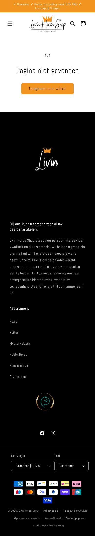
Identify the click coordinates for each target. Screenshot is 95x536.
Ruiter (14, 332)
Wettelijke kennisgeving (50, 525)
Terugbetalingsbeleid (75, 510)
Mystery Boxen (20, 343)
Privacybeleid (50, 510)
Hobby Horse (18, 354)
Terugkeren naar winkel (47, 88)
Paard (14, 321)
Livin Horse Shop (28, 510)
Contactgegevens (76, 518)
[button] (9, 23)
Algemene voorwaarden (27, 518)
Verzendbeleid (53, 518)
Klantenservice (20, 365)
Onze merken (19, 376)
